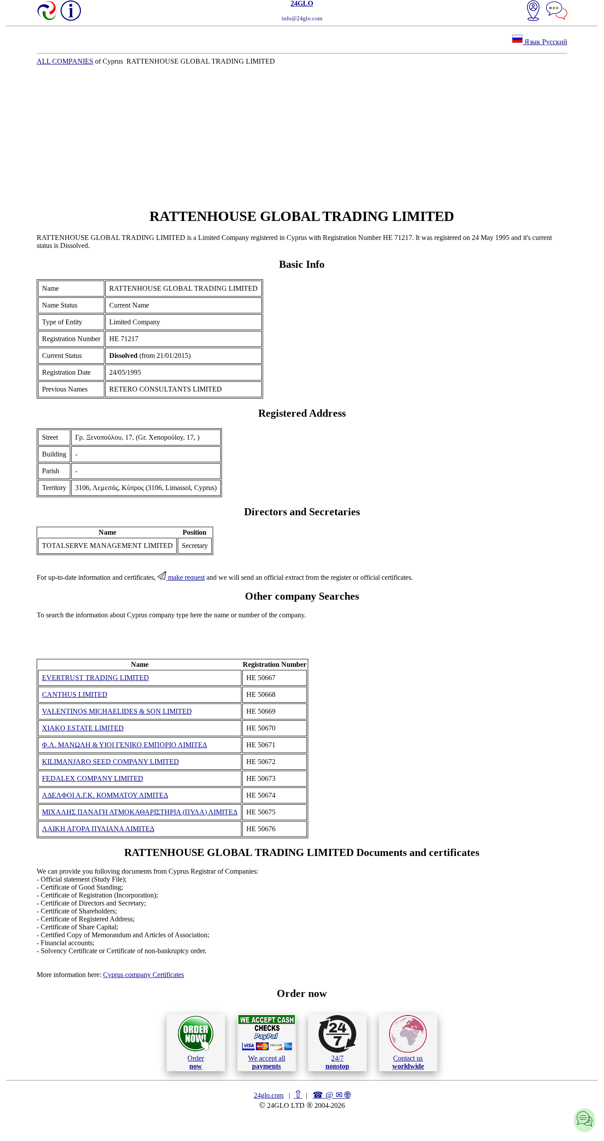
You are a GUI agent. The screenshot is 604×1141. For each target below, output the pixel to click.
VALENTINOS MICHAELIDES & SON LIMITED (117, 711)
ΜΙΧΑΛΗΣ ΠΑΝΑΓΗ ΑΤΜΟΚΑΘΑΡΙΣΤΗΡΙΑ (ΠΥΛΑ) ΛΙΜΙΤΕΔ (139, 812)
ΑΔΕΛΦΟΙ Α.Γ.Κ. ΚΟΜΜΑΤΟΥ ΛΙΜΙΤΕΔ (105, 795)
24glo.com (268, 1095)
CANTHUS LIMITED (74, 694)
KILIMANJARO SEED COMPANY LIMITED (110, 761)
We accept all (266, 1062)
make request (185, 577)
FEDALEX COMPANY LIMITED (92, 778)
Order (195, 1062)
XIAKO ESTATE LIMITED (83, 728)
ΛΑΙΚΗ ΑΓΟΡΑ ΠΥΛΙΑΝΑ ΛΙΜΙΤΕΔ (98, 829)
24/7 (337, 1062)
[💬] (556, 11)
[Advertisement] (302, 136)
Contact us (408, 1062)
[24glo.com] (47, 11)
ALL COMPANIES (65, 61)
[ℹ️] (70, 10)
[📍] (533, 11)
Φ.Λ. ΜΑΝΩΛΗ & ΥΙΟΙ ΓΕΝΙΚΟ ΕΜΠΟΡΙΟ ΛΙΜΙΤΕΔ (124, 745)
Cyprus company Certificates (143, 974)
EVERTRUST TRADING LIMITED (95, 677)
